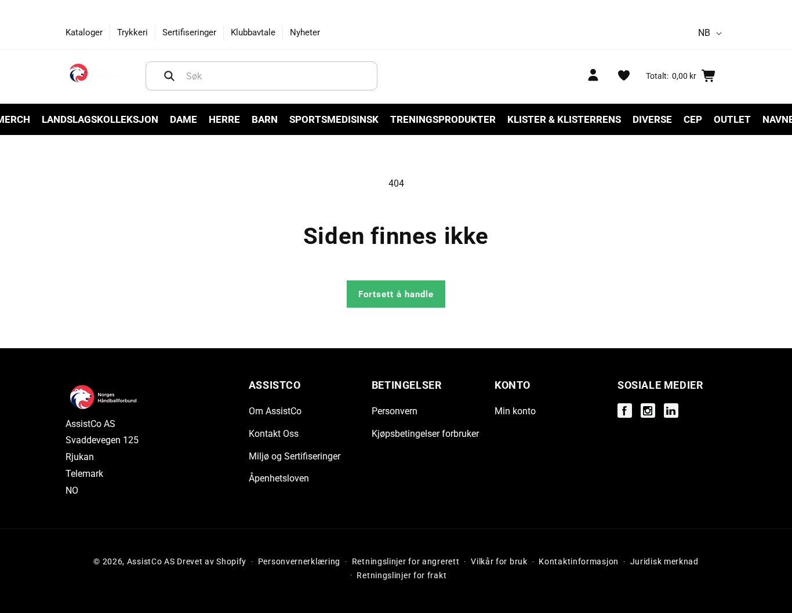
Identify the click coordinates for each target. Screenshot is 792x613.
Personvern (394, 411)
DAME (183, 119)
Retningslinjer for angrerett (406, 561)
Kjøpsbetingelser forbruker (425, 433)
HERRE (224, 119)
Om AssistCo (275, 411)
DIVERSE (652, 119)
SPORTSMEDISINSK (334, 119)
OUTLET (732, 119)
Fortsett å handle (396, 294)
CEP (693, 119)
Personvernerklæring (299, 561)
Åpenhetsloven (279, 478)
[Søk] (169, 76)
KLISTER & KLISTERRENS (564, 119)
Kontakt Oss (274, 433)
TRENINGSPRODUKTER (443, 119)
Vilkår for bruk (499, 561)
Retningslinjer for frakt (401, 575)
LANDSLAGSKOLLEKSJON (100, 119)
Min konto (515, 411)
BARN (265, 119)
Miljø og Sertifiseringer (294, 456)
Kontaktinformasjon (579, 561)
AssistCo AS (151, 561)
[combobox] (261, 76)
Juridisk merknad (664, 561)
